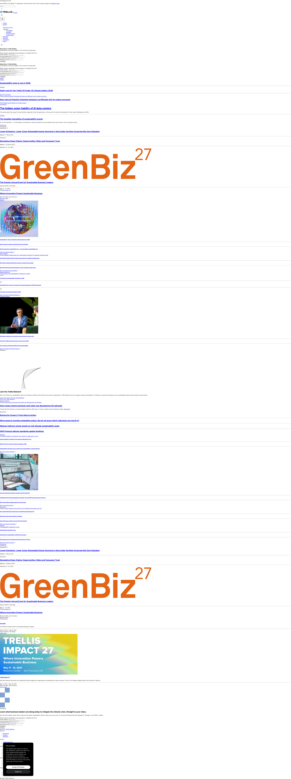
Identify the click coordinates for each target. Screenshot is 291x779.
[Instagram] (3, 769)
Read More (67, 409)
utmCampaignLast (5, 56)
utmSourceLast (4, 59)
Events (5, 24)
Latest (2, 78)
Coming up (3, 125)
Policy (1, 453)
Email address (4, 54)
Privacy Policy (19, 761)
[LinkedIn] (1, 769)
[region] (18, 759)
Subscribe (3, 61)
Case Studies (4, 253)
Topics (5, 23)
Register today (55, 3)
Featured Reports (5, 272)
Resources (6, 733)
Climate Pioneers (5, 296)
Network (5, 38)
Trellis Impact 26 (8, 742)
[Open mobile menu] (2, 19)
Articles (5, 735)
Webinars (5, 36)
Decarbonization (4, 401)
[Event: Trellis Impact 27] (39, 674)
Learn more (12, 398)
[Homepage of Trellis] (2, 728)
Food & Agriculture (5, 94)
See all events (4, 198)
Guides (2, 79)
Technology (3, 104)
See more (6, 252)
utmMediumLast (4, 58)
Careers (2, 87)
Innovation (3, 507)
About (5, 41)
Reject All (18, 771)
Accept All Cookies (18, 767)
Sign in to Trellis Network (7, 729)
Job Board (6, 39)
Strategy (2, 434)
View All (5, 29)
